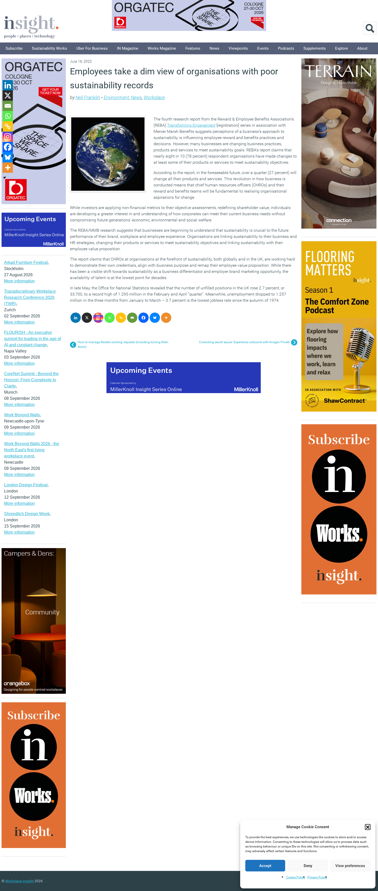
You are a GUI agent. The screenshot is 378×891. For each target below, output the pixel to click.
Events (263, 48)
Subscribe (14, 48)
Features (192, 48)
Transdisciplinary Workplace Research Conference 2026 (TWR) (30, 297)
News (214, 48)
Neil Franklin (88, 97)
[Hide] (5, 178)
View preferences (350, 865)
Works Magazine (162, 48)
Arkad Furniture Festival (26, 262)
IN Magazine (127, 48)
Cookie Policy (295, 877)
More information (19, 281)
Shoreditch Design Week (27, 514)
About (362, 48)
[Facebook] (143, 318)
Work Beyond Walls (22, 415)
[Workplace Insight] (31, 26)
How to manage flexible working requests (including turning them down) (123, 344)
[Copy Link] (121, 318)
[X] (87, 318)
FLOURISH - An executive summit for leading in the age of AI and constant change (32, 338)
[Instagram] (98, 318)
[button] (367, 826)
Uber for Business (92, 48)
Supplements (314, 48)
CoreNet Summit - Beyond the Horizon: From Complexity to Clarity (31, 379)
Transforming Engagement (191, 125)
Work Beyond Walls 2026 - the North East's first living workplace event (31, 450)
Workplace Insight (19, 881)
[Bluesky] (155, 318)
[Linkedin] (75, 318)
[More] (166, 318)
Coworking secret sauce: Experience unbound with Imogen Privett (244, 342)
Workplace (154, 97)
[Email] (132, 318)
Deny (308, 865)
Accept (265, 865)
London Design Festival (26, 485)
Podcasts (286, 48)
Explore (341, 48)
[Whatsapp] (109, 318)
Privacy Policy (317, 877)
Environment (116, 97)
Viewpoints (238, 48)
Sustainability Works (49, 48)
